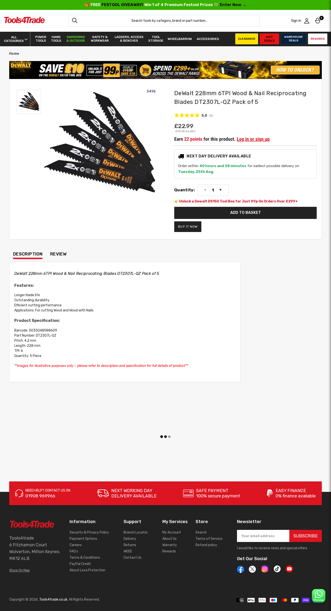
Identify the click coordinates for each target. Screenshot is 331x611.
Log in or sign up (253, 139)
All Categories (14, 39)
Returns (130, 545)
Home (14, 54)
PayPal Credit (80, 564)
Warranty (169, 545)
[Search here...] (75, 20)
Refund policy (206, 545)
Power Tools (40, 38)
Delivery (130, 539)
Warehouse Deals (293, 38)
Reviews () (193, 115)
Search (201, 532)
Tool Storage (155, 38)
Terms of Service (209, 539)
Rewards (318, 38)
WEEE (128, 551)
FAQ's (74, 551)
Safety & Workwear (100, 38)
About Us (169, 539)
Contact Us (133, 558)
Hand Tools (56, 38)
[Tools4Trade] (24, 21)
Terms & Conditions (85, 558)
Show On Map (19, 570)
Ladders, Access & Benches (129, 38)
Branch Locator (136, 532)
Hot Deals (269, 38)
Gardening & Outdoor (75, 38)
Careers (76, 545)
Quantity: (184, 190)
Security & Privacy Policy (89, 532)
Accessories (208, 39)
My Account (171, 532)
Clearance (246, 38)
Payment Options (83, 539)
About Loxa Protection (87, 570)
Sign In (296, 21)
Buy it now (187, 226)
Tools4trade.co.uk (53, 599)
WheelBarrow (180, 39)
